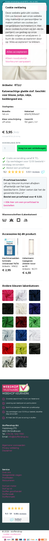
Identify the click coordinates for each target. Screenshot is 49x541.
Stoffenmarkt (8, 497)
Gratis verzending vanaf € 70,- (22, 158)
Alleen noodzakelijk (16, 58)
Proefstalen (7, 478)
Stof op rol (7, 488)
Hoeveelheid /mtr (11, 143)
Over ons (6, 472)
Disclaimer (7, 450)
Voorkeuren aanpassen (18, 61)
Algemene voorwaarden (14, 445)
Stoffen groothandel (12, 491)
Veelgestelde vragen (12, 475)
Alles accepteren (17, 51)
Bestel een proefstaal (18, 168)
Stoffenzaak (8, 494)
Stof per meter (9, 486)
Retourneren (8, 480)
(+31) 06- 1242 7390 (15, 434)
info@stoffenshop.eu (18, 437)
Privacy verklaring (10, 448)
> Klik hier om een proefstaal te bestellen (21, 204)
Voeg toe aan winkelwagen (32, 148)
